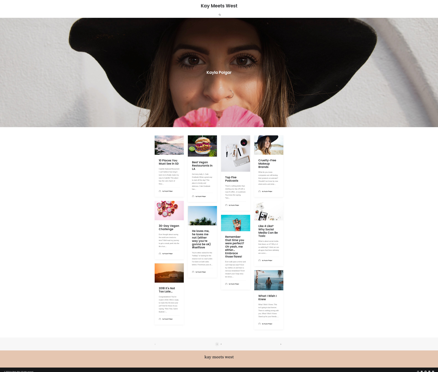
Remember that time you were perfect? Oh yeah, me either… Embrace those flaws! (234, 305)
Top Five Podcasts (231, 237)
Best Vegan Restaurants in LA (202, 224)
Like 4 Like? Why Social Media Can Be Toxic (268, 290)
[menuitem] (220, 15)
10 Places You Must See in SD (169, 220)
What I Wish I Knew (267, 356)
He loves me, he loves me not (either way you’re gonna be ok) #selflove (201, 298)
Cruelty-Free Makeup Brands (267, 222)
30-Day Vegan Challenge (169, 286)
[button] (220, 15)
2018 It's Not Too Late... (167, 348)
